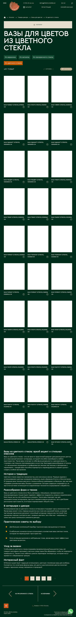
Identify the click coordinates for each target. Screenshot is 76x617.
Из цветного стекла (13, 63)
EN (62, 3)
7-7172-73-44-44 (28, 3)
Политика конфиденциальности (63, 612)
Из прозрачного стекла (43, 57)
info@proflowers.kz (47, 3)
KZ (64, 3)
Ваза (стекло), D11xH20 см (12, 442)
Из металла (24, 57)
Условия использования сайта (63, 613)
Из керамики (10, 57)
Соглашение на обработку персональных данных (58, 614)
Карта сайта (7, 613)
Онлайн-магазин (67, 7)
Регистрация (46, 7)
